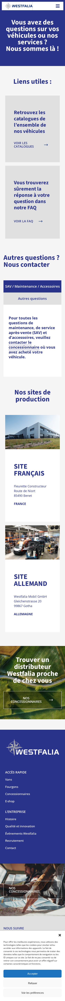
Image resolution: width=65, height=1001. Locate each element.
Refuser (32, 983)
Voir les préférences (32, 992)
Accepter (32, 973)
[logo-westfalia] (19, 4)
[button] (60, 935)
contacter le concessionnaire (24, 345)
